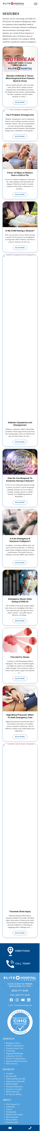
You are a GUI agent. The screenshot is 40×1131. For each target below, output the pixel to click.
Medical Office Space (14, 1114)
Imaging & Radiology (14, 1053)
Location (9, 1074)
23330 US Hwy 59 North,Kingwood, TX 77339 (20, 985)
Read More (21, 103)
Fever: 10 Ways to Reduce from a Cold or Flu (20, 174)
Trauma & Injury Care (14, 1048)
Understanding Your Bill (15, 1079)
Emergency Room (13, 1043)
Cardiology (10, 1051)
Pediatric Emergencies (15, 1046)
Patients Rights (12, 1084)
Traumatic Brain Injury (20, 911)
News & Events (12, 1117)
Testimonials (11, 1112)
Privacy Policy (12, 1120)
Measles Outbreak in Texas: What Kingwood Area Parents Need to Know (20, 78)
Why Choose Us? (13, 1104)
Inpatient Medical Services (16, 1061)
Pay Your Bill (11, 1076)
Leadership (10, 1107)
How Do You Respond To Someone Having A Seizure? (20, 479)
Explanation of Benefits (15, 1081)
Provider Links (12, 1122)
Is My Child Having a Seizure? (19, 231)
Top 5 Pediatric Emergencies (20, 115)
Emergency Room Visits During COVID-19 (20, 600)
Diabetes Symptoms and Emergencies (20, 423)
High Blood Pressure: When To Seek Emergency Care (20, 716)
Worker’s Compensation (15, 1058)
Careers (9, 1109)
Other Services (12, 1064)
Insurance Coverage (14, 1089)
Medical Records (12, 1092)
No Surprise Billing (13, 1094)
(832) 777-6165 (20, 990)
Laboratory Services (14, 1056)
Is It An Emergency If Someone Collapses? (20, 539)
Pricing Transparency (14, 1086)
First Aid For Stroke (20, 657)
